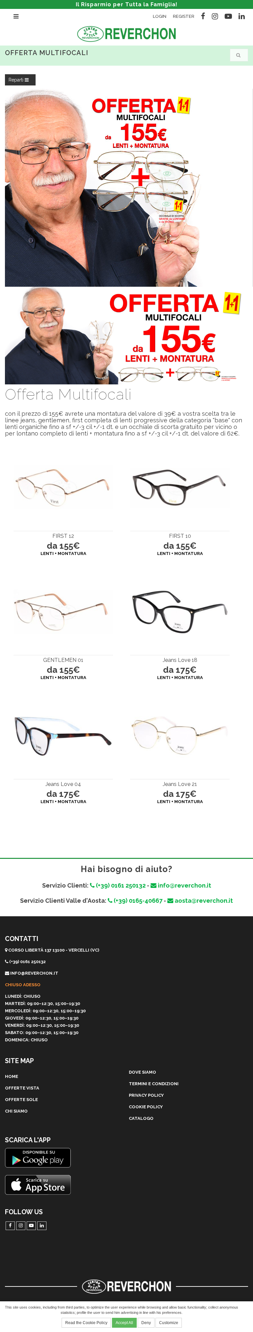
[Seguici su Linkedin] (241, 15)
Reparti (17, 79)
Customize (168, 1322)
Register (183, 16)
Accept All (124, 1322)
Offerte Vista (22, 1088)
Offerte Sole (21, 1099)
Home (11, 1076)
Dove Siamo (142, 1072)
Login (159, 16)
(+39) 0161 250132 (120, 885)
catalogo (141, 1118)
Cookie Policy (146, 1106)
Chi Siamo (16, 1111)
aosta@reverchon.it (203, 900)
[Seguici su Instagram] (215, 15)
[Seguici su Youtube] (228, 15)
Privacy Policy (146, 1095)
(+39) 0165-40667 (137, 900)
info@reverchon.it (183, 885)
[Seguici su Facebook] (203, 15)
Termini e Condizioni (154, 1083)
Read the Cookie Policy (86, 1322)
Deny (146, 1322)
